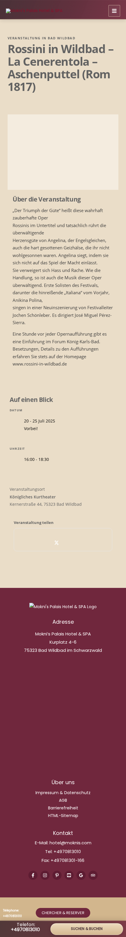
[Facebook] (33, 875)
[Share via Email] (82, 542)
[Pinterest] (57, 875)
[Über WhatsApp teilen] (69, 542)
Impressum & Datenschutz (63, 793)
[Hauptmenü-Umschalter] (114, 11)
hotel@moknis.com (70, 843)
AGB (63, 800)
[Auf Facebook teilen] (43, 542)
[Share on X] (56, 542)
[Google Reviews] (81, 875)
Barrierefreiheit (63, 808)
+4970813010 (67, 851)
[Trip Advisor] (93, 875)
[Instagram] (45, 875)
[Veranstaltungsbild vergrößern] (63, 152)
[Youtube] (69, 875)
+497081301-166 (67, 860)
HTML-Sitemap (63, 815)
